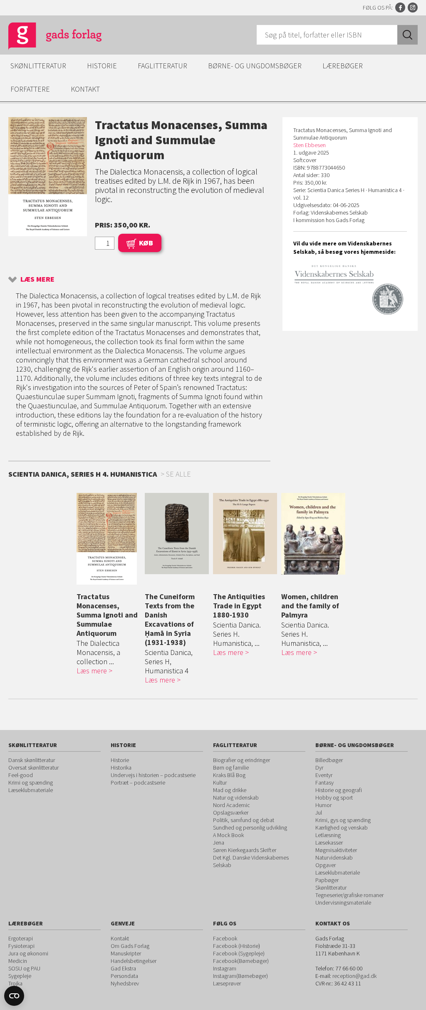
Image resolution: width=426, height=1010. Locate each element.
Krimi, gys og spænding (343, 820)
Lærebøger (342, 65)
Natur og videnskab (236, 797)
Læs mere (37, 279)
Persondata (124, 976)
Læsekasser (329, 842)
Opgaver (325, 865)
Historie (102, 65)
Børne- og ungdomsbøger (255, 65)
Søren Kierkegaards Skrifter (244, 850)
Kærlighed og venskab (341, 827)
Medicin (17, 961)
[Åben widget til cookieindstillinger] (14, 996)
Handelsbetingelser (133, 961)
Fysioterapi (21, 946)
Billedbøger (329, 760)
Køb (146, 243)
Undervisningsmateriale (343, 902)
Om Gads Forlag (130, 946)
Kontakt (85, 89)
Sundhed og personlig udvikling (250, 827)
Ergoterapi (20, 938)
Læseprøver (227, 983)
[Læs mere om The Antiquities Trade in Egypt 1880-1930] (245, 533)
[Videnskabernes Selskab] (350, 289)
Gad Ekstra (123, 968)
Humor (323, 805)
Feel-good (20, 775)
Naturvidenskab (334, 857)
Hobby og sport (334, 797)
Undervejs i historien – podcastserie (153, 775)
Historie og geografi (338, 790)
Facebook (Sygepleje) (239, 953)
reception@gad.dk (354, 976)
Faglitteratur (162, 65)
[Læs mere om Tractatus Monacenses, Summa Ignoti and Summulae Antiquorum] (109, 539)
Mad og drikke (229, 790)
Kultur (220, 782)
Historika (121, 767)
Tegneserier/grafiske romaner (349, 895)
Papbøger (327, 880)
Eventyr (323, 775)
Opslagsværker (230, 812)
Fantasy (324, 782)
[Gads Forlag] (46, 37)
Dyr (319, 767)
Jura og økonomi (28, 953)
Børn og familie (231, 767)
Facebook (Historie (235, 946)
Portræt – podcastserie (138, 782)
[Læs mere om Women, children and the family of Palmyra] (313, 534)
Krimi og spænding (30, 782)
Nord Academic (231, 805)
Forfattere (30, 89)
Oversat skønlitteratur (33, 767)
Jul (318, 812)
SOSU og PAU (24, 968)
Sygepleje (19, 976)
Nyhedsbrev (125, 983)
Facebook (400, 7)
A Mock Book (228, 835)
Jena (218, 842)
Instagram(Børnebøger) (240, 976)
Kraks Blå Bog (229, 775)
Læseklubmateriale (30, 790)
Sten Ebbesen (309, 145)
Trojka (15, 983)
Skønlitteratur (38, 65)
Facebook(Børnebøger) (241, 961)
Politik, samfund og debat (243, 820)
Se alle (178, 474)
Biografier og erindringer (241, 760)
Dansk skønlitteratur (31, 760)
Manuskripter (126, 953)
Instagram (413, 7)
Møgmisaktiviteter (336, 850)
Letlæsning (328, 835)
